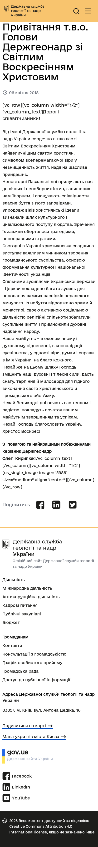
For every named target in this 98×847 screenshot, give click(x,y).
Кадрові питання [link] (20, 605)
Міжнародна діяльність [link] (27, 588)
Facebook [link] (21, 776)
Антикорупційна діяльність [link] (31, 596)
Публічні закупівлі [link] (21, 614)
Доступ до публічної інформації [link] (36, 679)
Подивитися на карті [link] (24, 725)
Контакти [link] (12, 645)
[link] (24, 11)
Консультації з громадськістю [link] (34, 654)
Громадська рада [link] (20, 671)
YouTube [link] (21, 798)
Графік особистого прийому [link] (32, 662)
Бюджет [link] (11, 622)
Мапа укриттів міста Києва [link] (30, 736)
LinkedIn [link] (21, 787)
